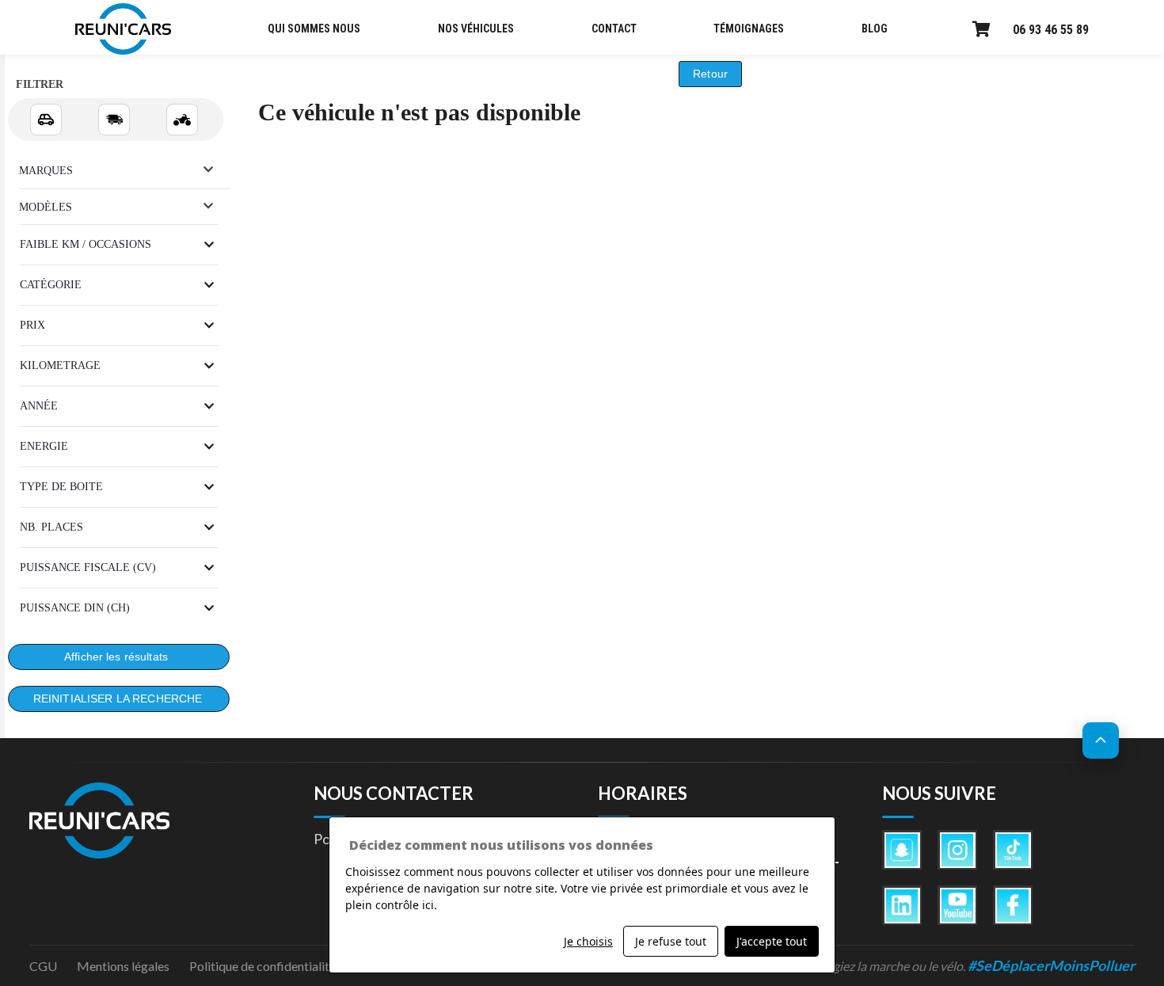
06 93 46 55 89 (1051, 29)
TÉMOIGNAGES (748, 28)
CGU (43, 965)
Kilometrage (60, 365)
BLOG (875, 28)
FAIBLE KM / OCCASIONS (85, 244)
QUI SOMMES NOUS (314, 28)
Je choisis (588, 941)
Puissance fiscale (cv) (88, 567)
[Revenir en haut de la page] (1100, 740)
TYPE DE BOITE (61, 487)
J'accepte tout (771, 941)
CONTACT (614, 28)
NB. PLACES (51, 527)
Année (39, 406)
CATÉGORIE (51, 285)
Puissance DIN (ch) (75, 608)
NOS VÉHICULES (476, 28)
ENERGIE (44, 446)
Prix (32, 325)
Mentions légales (123, 965)
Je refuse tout (670, 941)
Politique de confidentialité (262, 965)
